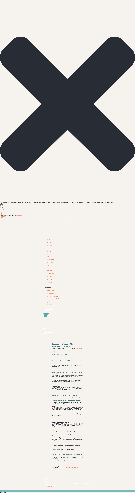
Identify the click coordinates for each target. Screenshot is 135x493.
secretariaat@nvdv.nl (49, 486)
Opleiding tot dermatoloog (51, 293)
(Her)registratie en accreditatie (51, 291)
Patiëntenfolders (49, 279)
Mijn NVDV (64, 222)
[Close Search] (43, 312)
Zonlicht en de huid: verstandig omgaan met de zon (72, 467)
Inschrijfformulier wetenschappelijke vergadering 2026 (55, 298)
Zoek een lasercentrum (50, 259)
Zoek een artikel (49, 304)
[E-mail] (76, 348)
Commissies (48, 239)
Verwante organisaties (50, 245)
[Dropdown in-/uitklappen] (48, 231)
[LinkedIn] (75, 348)
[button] (67, 104)
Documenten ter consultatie (51, 273)
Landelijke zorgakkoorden (50, 267)
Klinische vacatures (49, 256)
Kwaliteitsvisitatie (49, 276)
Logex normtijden (49, 268)
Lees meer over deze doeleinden (6, 214)
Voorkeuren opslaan (14, 215)
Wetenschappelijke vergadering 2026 (52, 296)
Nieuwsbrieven (49, 253)
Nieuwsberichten (49, 251)
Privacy (2, 217)
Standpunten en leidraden (50, 284)
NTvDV (48, 302)
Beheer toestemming (3, 492)
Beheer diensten (3, 212)
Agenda (48, 250)
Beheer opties (3, 211)
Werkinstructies (49, 285)
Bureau (48, 237)
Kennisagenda (49, 301)
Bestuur (48, 236)
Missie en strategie (49, 234)
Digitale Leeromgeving (50, 290)
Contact (67, 222)
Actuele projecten (49, 305)
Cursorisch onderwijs (50, 288)
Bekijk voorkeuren (8, 215)
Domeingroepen (49, 240)
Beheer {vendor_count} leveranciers (6, 213)
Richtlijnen (48, 281)
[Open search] (43, 308)
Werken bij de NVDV (50, 247)
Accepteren (1, 215)
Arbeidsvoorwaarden (50, 262)
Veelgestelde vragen (50, 270)
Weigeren (4, 215)
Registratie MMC (49, 282)
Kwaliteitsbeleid (49, 274)
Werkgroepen (49, 242)
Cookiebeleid (3, 216)
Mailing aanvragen (49, 254)
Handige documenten (50, 265)
